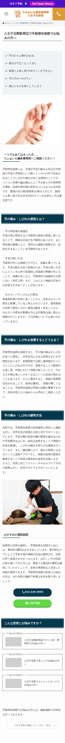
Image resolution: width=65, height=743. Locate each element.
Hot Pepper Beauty (42, 3)
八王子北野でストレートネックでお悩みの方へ (41, 683)
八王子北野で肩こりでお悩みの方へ (41, 662)
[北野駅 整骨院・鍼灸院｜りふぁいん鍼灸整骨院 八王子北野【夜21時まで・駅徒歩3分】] (32, 14)
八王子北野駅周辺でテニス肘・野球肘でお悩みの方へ (41, 642)
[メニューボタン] (6, 14)
